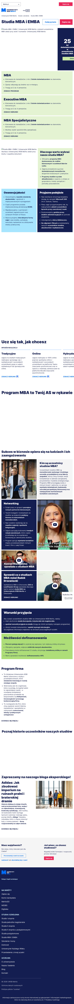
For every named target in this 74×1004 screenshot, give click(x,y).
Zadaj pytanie (50, 22)
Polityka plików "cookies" (11, 989)
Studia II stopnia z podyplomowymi (16, 930)
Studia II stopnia (8, 926)
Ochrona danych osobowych (12, 985)
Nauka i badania (8, 965)
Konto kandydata (9, 898)
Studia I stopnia (8, 918)
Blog (3, 969)
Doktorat (5, 945)
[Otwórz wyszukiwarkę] (65, 10)
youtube (32, 883)
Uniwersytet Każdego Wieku (13, 949)
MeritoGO (5, 902)
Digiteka (5, 909)
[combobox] (11, 4)
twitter (18, 883)
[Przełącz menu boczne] (70, 10)
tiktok (39, 883)
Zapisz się (65, 4)
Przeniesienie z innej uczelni (13, 952)
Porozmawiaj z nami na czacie (14, 855)
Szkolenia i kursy (8, 941)
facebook (3, 883)
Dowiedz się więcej (9, 721)
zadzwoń (4, 860)
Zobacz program (11, 91)
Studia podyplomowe (10, 933)
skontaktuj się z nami (19, 860)
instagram (25, 883)
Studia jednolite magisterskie (13, 922)
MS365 (4, 905)
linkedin (11, 883)
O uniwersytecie (8, 962)
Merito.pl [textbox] (6, 4)
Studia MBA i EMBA (9, 937)
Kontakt (5, 973)
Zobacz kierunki (11, 112)
